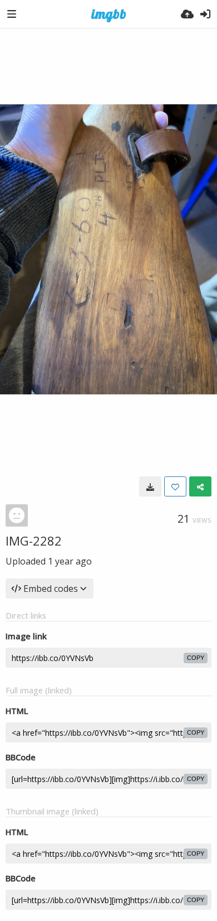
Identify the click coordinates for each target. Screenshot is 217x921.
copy (195, 657)
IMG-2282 (34, 540)
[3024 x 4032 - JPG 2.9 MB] (150, 486)
